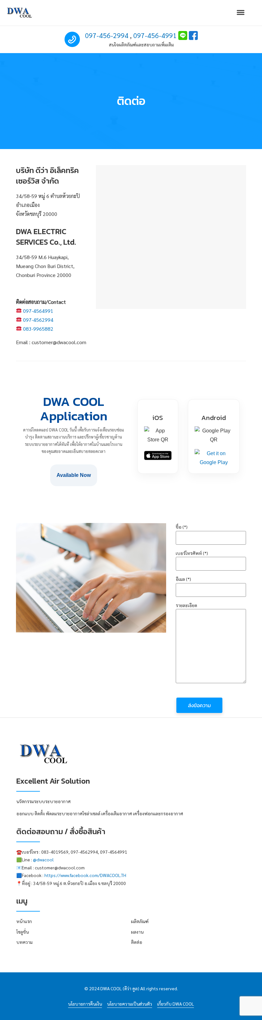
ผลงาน (137, 932)
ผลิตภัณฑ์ (140, 921)
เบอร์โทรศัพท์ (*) (192, 553)
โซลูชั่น (22, 932)
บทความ (24, 942)
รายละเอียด (186, 605)
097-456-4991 (155, 35)
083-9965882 (38, 328)
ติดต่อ (136, 942)
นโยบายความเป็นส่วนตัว (129, 1004)
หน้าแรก (24, 921)
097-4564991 (38, 310)
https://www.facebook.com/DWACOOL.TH (85, 875)
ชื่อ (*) (182, 527)
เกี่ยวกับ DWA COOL (175, 1004)
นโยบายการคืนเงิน (85, 1004)
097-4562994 (38, 319)
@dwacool (43, 859)
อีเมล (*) (183, 579)
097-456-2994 (106, 35)
